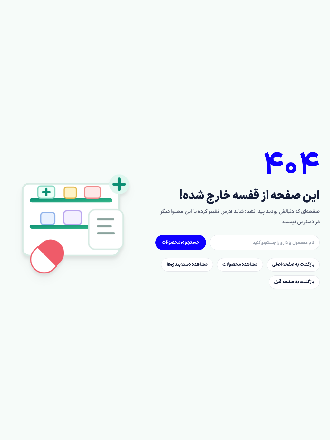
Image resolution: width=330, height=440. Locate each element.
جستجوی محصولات (180, 242)
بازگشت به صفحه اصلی (293, 264)
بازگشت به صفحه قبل (294, 282)
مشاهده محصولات (239, 264)
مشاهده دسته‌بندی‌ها (187, 264)
